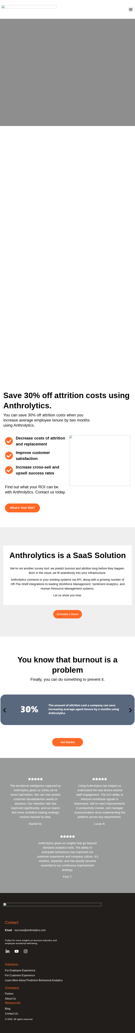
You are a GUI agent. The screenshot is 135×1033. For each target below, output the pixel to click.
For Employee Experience (20, 970)
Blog (7, 1008)
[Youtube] (16, 951)
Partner (9, 993)
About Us (10, 998)
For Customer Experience (20, 975)
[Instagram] (25, 951)
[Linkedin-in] (7, 951)
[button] (130, 9)
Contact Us (11, 1013)
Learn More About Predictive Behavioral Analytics (34, 980)
